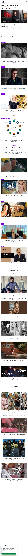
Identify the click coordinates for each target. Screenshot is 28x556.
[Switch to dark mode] (24, 1)
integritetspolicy (3, 550)
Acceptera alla (8, 553)
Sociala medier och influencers (6, 118)
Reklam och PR (4, 42)
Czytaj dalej (14, 155)
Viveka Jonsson (12, 361)
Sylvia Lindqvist (12, 111)
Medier (14, 145)
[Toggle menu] (26, 1)
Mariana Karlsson (4, 21)
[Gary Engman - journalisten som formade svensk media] (14, 16)
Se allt (14, 39)
